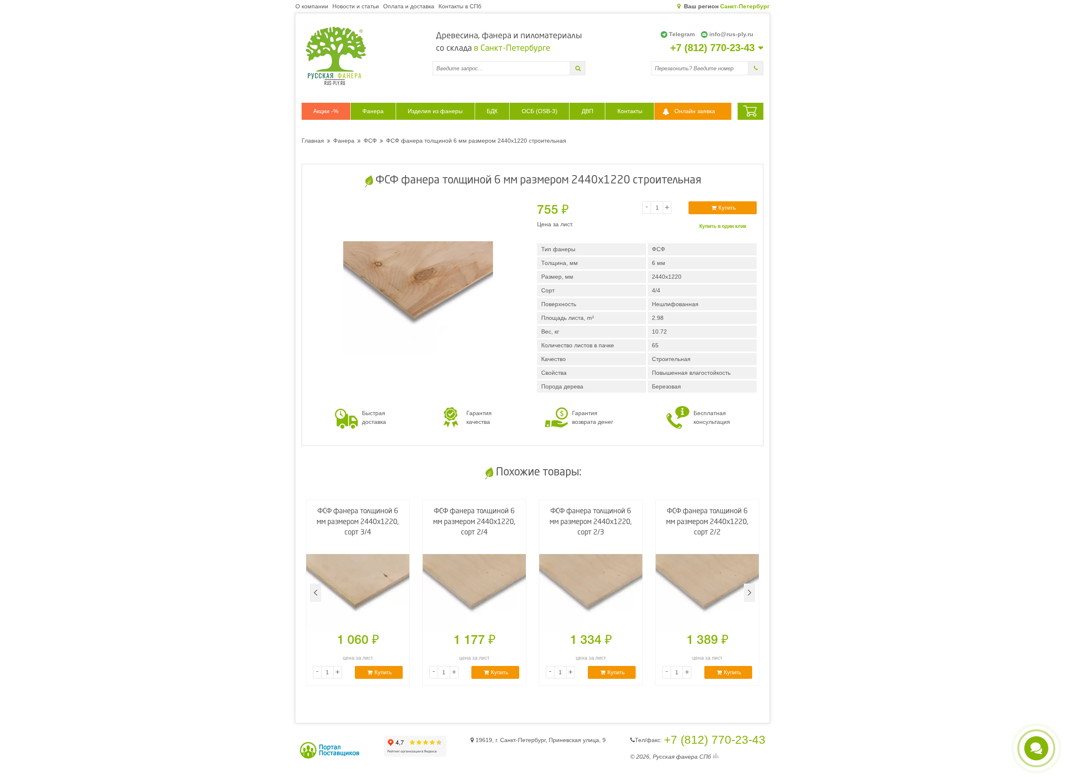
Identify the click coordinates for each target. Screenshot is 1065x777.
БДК (492, 111)
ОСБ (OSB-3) (539, 111)
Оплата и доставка (408, 6)
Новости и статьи (355, 6)
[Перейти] (577, 68)
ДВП (587, 111)
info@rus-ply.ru (731, 34)
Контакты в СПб (459, 6)
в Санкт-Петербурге (512, 49)
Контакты (629, 111)
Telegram (682, 34)
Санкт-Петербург (745, 6)
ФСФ (370, 140)
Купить (727, 208)
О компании (311, 6)
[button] (749, 593)
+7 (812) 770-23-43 (712, 48)
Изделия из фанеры (435, 111)
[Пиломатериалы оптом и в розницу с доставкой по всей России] (367, 56)
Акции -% (325, 111)
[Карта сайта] (716, 756)
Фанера (373, 111)
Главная (313, 140)
